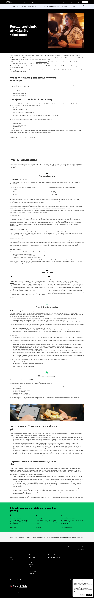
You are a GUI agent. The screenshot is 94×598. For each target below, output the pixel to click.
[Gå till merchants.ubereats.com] (9, 2)
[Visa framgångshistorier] (61, 515)
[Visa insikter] (36, 515)
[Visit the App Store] (23, 586)
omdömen (42, 490)
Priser (47, 2)
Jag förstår (88, 594)
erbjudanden (39, 492)
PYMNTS (48, 59)
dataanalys (23, 95)
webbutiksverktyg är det (40, 476)
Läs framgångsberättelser (68, 518)
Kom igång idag (78, 497)
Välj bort (82, 594)
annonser (31, 492)
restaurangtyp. (62, 199)
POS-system (13, 182)
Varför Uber (17, 2)
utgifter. (12, 282)
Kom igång (85, 2)
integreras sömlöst (22, 471)
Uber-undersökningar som (16, 337)
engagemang (48, 383)
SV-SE (66, 2)
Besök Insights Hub (40, 518)
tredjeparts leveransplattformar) (46, 222)
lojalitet (41, 383)
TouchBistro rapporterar (41, 61)
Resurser (41, 2)
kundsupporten (55, 6)
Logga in (79, 2)
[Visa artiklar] (11, 515)
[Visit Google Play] (14, 586)
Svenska (73, 579)
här (74, 590)
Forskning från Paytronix (16, 313)
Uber (35, 481)
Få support (71, 2)
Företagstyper (32, 2)
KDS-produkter (14, 218)
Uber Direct (79, 479)
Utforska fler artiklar (15, 518)
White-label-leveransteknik (19, 347)
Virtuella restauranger (32, 450)
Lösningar (23, 2)
